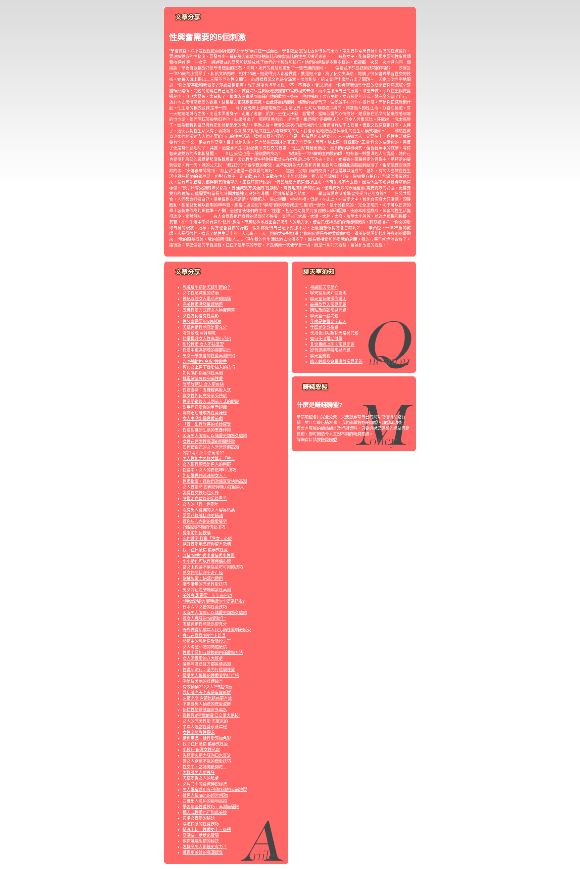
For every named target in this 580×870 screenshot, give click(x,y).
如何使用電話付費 (326, 338)
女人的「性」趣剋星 (201, 504)
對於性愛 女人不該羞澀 (203, 344)
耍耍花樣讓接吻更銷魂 (203, 515)
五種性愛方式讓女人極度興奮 (209, 310)
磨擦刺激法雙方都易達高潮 (207, 664)
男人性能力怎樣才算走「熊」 (209, 458)
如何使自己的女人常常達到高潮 (211, 447)
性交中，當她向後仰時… (205, 767)
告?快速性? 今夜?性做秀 (205, 361)
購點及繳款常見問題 (328, 310)
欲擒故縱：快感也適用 (203, 578)
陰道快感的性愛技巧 (201, 824)
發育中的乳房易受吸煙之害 (207, 641)
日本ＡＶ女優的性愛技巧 (205, 607)
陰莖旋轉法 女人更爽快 (203, 384)
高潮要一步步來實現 (201, 835)
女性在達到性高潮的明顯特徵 (209, 441)
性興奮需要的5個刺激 (202, 321)
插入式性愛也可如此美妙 (205, 812)
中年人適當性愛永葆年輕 (205, 727)
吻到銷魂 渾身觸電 (199, 333)
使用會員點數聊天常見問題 (334, 333)
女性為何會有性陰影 (201, 316)
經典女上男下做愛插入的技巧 (209, 367)
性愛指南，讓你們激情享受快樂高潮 (215, 481)
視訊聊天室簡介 (324, 287)
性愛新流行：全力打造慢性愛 (209, 670)
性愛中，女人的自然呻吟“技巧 (209, 470)
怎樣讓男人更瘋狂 (199, 772)
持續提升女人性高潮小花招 (207, 338)
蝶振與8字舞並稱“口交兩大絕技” (211, 715)
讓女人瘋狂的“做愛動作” (204, 618)
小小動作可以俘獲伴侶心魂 (207, 561)
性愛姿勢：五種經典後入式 (207, 390)
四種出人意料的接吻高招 (205, 801)
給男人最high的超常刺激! (205, 795)
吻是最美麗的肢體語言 (203, 681)
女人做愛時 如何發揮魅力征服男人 (213, 487)
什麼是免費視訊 (324, 327)
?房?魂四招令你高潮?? (203, 453)
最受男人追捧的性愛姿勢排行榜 (211, 675)
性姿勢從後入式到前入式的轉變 (211, 401)
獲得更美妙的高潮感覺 (203, 852)
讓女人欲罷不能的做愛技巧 (207, 761)
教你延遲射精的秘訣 (201, 841)
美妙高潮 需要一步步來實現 (207, 595)
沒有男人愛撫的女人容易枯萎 (209, 510)
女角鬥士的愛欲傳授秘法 (205, 784)
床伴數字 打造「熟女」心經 (207, 538)
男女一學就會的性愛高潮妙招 (209, 356)
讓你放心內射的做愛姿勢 (205, 521)
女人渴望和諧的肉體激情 (205, 647)
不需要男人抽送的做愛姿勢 (207, 704)
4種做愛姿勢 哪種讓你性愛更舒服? (214, 601)
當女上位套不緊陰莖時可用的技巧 (213, 567)
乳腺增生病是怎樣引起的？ (207, 287)
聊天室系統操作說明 (328, 298)
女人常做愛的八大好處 (203, 658)
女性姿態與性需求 (199, 732)
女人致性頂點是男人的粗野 (207, 464)
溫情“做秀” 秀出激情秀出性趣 (209, 555)
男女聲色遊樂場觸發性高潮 (207, 590)
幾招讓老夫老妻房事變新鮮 (207, 692)
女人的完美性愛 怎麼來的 (205, 721)
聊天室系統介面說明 (328, 293)
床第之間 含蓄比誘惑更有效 (207, 698)
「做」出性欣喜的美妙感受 (207, 424)
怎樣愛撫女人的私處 (201, 778)
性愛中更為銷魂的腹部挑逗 (207, 350)
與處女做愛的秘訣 (199, 818)
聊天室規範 (320, 356)
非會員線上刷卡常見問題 (332, 344)
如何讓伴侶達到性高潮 (203, 373)
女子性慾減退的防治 (201, 293)
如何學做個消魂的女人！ (205, 475)
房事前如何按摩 (197, 533)
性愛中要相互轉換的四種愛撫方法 (213, 652)
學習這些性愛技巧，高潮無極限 (211, 807)
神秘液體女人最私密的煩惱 (207, 298)
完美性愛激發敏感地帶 (203, 304)
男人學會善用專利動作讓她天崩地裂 (215, 789)
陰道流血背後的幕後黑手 (205, 498)
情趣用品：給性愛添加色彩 (207, 738)
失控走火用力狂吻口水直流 (207, 755)
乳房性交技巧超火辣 (201, 493)
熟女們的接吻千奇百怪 (203, 572)
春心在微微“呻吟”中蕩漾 (204, 635)
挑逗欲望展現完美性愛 (203, 378)
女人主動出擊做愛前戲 (203, 418)
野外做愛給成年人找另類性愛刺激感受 (217, 630)
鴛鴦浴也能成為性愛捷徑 (205, 413)
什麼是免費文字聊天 (328, 321)
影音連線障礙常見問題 (330, 350)
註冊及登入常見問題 (328, 304)
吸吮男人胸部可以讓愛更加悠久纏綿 (215, 435)
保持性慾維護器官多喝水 (205, 709)
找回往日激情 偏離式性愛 (205, 550)
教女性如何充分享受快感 (205, 396)
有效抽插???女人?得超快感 (207, 687)
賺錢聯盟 (329, 440)
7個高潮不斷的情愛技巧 (204, 527)
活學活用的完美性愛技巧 (205, 584)
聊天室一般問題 (324, 316)
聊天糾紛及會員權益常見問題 (336, 361)
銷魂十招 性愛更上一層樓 (207, 829)
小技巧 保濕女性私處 (201, 749)
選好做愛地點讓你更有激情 (207, 544)
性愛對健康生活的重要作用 (207, 430)
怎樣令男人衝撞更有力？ (205, 846)
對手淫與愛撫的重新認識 (205, 407)
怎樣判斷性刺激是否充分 (205, 327)
